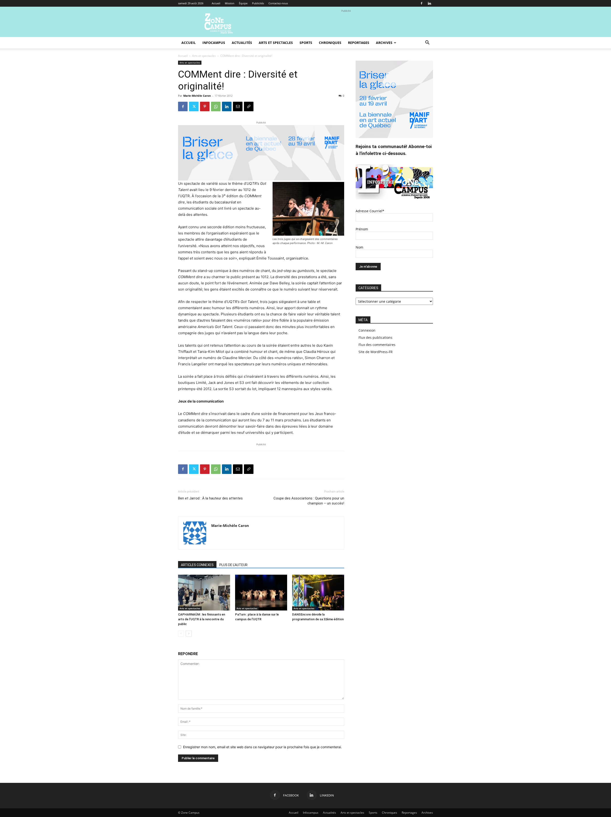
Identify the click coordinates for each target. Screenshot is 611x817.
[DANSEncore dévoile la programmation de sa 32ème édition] (318, 592)
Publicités (258, 3)
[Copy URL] (248, 106)
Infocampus (213, 42)
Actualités (242, 42)
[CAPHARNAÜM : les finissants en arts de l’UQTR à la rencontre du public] (204, 592)
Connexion (366, 330)
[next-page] (189, 634)
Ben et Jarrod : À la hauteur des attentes (210, 498)
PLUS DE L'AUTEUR (233, 565)
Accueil (216, 3)
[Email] (237, 106)
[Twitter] (194, 106)
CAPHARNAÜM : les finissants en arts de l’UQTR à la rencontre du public (201, 619)
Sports (306, 42)
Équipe (243, 3)
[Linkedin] (429, 3)
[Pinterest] (205, 106)
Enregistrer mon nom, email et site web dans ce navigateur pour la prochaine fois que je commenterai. (262, 747)
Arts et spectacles (276, 42)
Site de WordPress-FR (375, 352)
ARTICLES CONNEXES (197, 565)
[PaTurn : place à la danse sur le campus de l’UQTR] (261, 592)
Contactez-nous (278, 3)
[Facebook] (421, 3)
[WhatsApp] (216, 106)
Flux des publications (375, 337)
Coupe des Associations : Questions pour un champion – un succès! (309, 500)
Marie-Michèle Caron (197, 95)
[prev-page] (181, 634)
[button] (427, 43)
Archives (384, 42)
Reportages (358, 42)
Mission (229, 3)
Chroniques (330, 42)
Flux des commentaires (376, 344)
